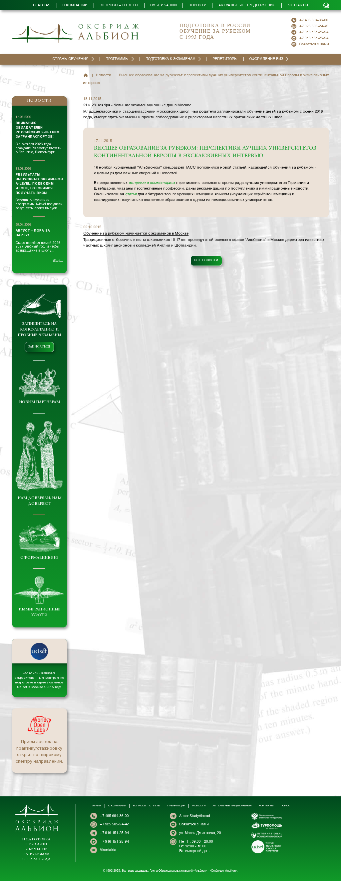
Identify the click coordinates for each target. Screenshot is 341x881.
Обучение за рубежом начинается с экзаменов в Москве (135, 233)
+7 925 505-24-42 (313, 26)
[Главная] (86, 75)
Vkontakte (108, 850)
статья (131, 194)
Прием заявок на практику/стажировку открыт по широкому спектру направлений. (39, 752)
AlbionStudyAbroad (194, 816)
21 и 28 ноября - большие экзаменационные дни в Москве (137, 105)
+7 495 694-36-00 (313, 20)
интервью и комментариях (152, 183)
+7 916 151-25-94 (313, 32)
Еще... (58, 260)
